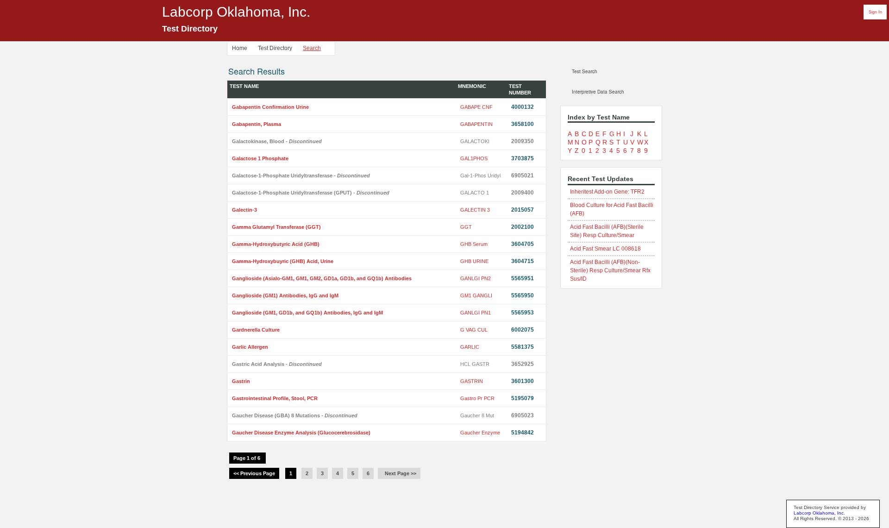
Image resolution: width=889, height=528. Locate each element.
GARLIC (469, 347)
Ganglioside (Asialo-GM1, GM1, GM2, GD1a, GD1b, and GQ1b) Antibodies (322, 278)
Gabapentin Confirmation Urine (270, 107)
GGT (466, 227)
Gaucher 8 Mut (477, 415)
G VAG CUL (474, 330)
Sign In (875, 12)
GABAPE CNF (476, 107)
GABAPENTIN (476, 124)
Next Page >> (399, 473)
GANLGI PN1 (475, 312)
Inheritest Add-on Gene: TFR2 (607, 192)
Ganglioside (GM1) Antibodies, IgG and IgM (285, 295)
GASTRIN (471, 381)
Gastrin (241, 381)
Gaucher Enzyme (480, 432)
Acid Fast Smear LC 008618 (605, 248)
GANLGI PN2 (475, 278)
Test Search (584, 71)
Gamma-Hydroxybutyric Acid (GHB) (275, 244)
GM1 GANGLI (476, 295)
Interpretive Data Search (598, 91)
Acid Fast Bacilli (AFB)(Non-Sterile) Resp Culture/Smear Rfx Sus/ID (610, 270)
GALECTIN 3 (475, 210)
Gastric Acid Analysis (277, 364)
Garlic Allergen (250, 347)
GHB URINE (474, 261)
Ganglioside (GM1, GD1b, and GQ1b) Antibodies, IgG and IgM (307, 312)
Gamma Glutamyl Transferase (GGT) (276, 227)
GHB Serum (474, 244)
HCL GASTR (474, 364)
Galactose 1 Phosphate (260, 158)
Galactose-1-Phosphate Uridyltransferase (301, 175)
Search (312, 48)
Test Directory (275, 48)
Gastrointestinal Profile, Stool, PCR (275, 398)
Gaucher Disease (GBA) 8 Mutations (294, 415)
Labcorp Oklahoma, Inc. (819, 512)
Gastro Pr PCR (477, 398)
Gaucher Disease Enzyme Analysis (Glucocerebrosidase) (301, 432)
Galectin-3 (244, 210)
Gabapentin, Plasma (256, 124)
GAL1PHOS (474, 158)
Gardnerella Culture (256, 330)
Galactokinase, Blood (277, 141)
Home (239, 48)
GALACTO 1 (474, 192)
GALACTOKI (474, 141)
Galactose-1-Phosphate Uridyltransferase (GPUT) (310, 192)
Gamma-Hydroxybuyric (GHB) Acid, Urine (282, 261)
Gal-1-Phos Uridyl (480, 175)
